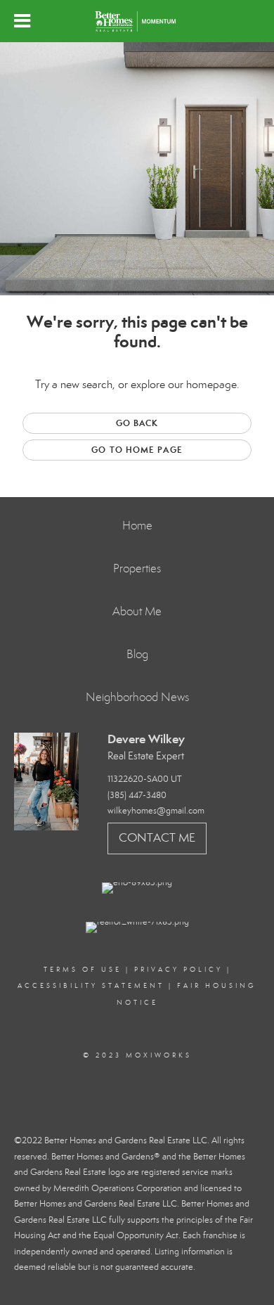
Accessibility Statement (91, 986)
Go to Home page (137, 449)
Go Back (137, 423)
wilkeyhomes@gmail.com (155, 810)
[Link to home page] (137, 21)
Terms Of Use (83, 969)
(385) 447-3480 (137, 795)
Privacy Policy (178, 969)
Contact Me (157, 837)
